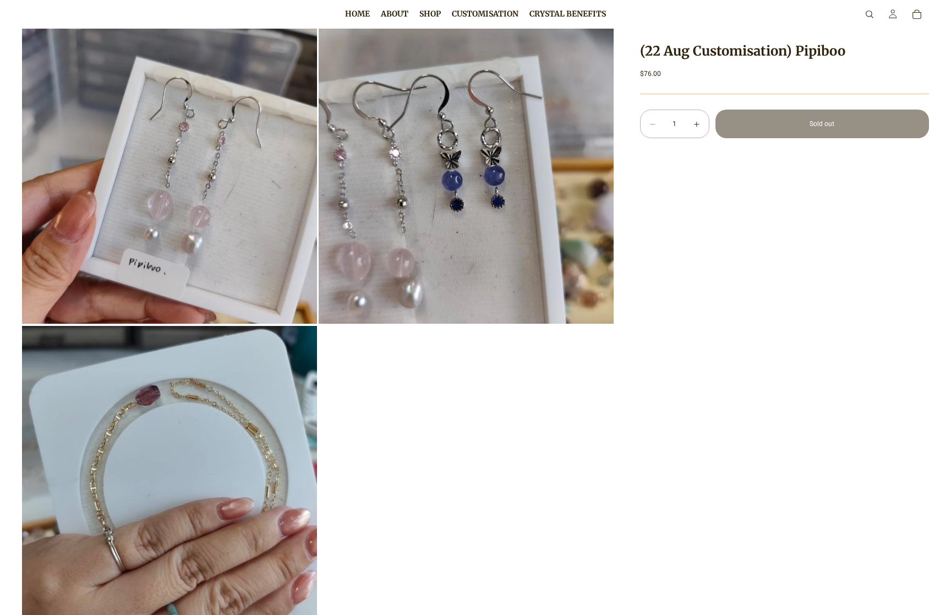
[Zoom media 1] (169, 176)
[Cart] (917, 14)
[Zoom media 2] (466, 176)
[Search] (869, 14)
